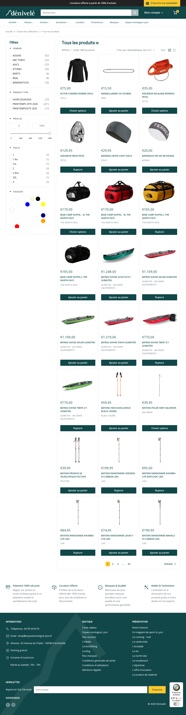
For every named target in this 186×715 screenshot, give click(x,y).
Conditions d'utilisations (95, 665)
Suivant (168, 563)
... (123, 564)
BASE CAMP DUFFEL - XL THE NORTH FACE (75, 216)
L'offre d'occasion (141, 670)
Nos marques (89, 655)
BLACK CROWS (108, 415)
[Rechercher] (134, 12)
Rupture (77, 169)
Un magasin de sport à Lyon (147, 632)
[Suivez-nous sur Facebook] (8, 705)
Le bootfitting (89, 646)
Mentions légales (91, 670)
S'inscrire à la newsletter (164, 3)
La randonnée (139, 641)
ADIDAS (146, 160)
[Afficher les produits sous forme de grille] (169, 50)
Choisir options (77, 110)
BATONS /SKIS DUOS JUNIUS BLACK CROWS (116, 409)
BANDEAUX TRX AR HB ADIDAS (158, 155)
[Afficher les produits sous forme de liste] (174, 50)
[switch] (176, 704)
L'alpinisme (138, 665)
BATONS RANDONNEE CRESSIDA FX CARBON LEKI (118, 475)
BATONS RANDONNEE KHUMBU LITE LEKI (77, 537)
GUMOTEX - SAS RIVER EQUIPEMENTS (112, 286)
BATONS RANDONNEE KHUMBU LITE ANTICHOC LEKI (159, 475)
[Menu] (181, 684)
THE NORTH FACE (69, 222)
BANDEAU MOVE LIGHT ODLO (116, 155)
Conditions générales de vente (98, 660)
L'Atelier (86, 641)
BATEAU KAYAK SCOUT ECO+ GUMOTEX (116, 278)
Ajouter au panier (118, 110)
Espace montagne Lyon (95, 632)
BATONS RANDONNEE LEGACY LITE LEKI (117, 537)
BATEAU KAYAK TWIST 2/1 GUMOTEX (155, 344)
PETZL (145, 101)
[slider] (49, 133)
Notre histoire (140, 627)
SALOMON (147, 412)
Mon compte (152, 12)
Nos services (89, 637)
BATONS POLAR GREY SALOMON (159, 407)
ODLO (63, 98)
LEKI (103, 481)
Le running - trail (141, 637)
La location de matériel (144, 674)
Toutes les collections (27, 31)
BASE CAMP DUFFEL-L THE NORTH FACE (155, 216)
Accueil (9, 31)
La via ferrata (139, 655)
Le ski (135, 651)
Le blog (86, 651)
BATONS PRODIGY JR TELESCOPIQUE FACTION (73, 475)
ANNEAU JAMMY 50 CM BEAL (116, 93)
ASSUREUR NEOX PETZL (72, 155)
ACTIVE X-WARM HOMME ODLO (76, 93)
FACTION (64, 481)
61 (129, 564)
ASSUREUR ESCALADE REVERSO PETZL (158, 95)
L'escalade (137, 646)
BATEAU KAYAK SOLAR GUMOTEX (159, 276)
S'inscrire (157, 689)
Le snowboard (140, 660)
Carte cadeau (89, 627)
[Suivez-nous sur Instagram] (13, 705)
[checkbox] (31, 55)
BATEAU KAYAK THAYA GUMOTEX (118, 342)
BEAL (103, 98)
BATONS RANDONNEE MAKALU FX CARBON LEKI (158, 537)
